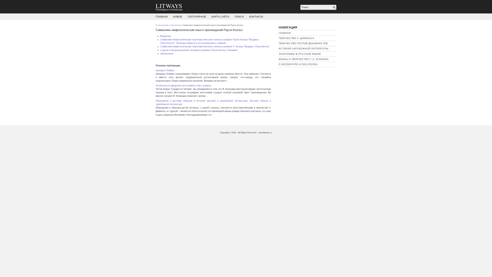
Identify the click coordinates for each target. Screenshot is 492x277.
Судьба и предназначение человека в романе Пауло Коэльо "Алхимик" (199, 50)
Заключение (167, 53)
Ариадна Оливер (165, 70)
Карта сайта (220, 16)
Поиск (239, 16)
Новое (177, 16)
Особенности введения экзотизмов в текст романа (183, 85)
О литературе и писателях (298, 64)
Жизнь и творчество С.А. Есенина (304, 59)
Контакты (256, 16)
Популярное (197, 16)
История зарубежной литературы (303, 48)
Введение (165, 36)
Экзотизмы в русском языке (300, 54)
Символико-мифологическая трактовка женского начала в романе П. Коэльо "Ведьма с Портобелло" (215, 46)
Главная (162, 16)
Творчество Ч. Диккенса (296, 38)
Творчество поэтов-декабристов (303, 43)
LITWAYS (169, 6)
